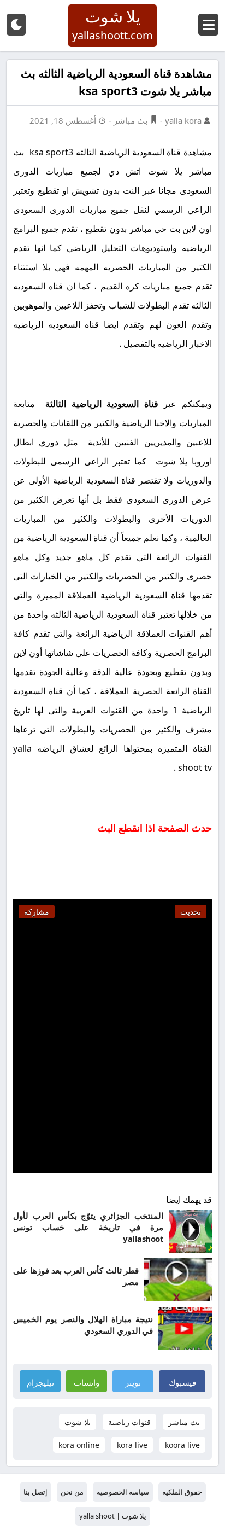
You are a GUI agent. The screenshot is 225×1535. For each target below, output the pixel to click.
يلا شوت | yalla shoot (112, 1516)
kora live (132, 1445)
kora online (78, 1445)
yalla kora (184, 120)
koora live (182, 1445)
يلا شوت (77, 1422)
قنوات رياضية (129, 1422)
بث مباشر (130, 120)
